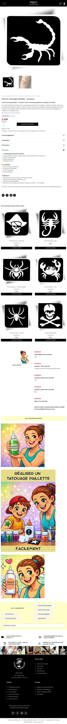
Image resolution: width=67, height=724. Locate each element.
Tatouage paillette (10, 96)
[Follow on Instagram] (11, 195)
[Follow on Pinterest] (3, 195)
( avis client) (12, 116)
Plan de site (41, 720)
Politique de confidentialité (13, 720)
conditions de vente (14, 644)
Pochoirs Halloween (31, 131)
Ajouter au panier (27, 124)
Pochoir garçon (10, 618)
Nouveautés (42, 618)
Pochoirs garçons (21, 131)
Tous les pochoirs (19, 96)
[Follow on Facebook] (7, 195)
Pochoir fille (9, 614)
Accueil (3, 96)
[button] (4, 3)
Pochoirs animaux (12, 131)
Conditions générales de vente (29, 720)
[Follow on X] (14, 195)
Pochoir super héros (44, 605)
